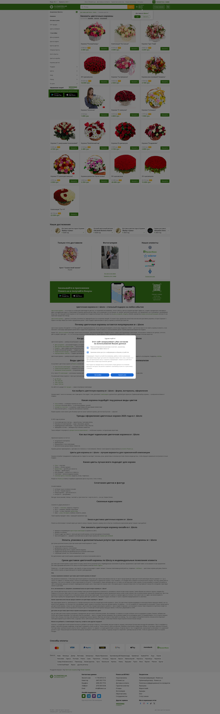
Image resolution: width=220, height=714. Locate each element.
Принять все (122, 375)
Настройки (97, 375)
